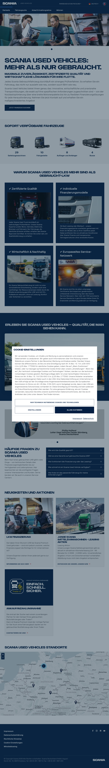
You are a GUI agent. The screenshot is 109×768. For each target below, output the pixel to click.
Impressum (77, 419)
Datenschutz (88, 419)
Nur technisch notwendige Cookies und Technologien (54, 402)
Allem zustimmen (74, 410)
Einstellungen (34, 410)
